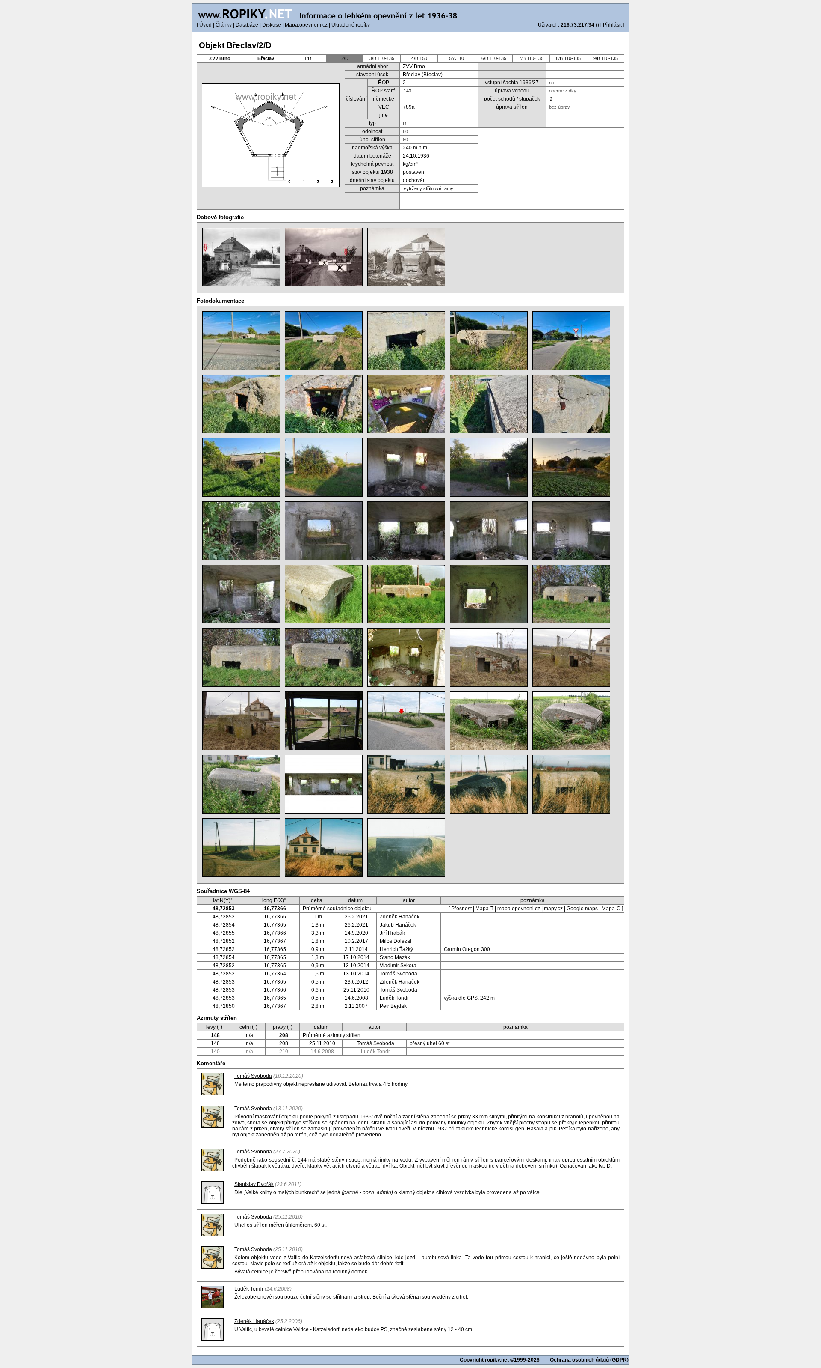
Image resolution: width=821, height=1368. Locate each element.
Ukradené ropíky (350, 25)
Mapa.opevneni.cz (306, 25)
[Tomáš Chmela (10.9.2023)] (241, 340)
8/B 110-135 (568, 58)
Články (224, 25)
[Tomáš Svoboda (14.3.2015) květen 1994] (324, 594)
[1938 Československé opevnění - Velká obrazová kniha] (241, 257)
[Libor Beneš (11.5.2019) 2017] (241, 530)
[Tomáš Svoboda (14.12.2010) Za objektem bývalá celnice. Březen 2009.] (241, 720)
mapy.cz (553, 909)
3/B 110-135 (381, 58)
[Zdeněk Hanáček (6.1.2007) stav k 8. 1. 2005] (406, 784)
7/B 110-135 (531, 58)
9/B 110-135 (605, 58)
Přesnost (461, 909)
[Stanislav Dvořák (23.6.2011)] (406, 657)
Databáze (247, 25)
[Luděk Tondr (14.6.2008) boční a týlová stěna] (489, 720)
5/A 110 (456, 58)
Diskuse (271, 25)
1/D (307, 58)
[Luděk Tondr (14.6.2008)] (406, 720)
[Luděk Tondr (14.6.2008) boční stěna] (571, 720)
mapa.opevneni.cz (518, 909)
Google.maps (582, 909)
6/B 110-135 (493, 58)
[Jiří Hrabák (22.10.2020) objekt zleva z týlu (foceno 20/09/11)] (489, 467)
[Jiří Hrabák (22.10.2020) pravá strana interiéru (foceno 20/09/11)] (406, 467)
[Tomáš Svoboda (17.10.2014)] (571, 594)
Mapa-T (484, 909)
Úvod (205, 25)
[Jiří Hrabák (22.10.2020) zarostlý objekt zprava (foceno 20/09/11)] (324, 467)
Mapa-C (611, 909)
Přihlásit (612, 25)
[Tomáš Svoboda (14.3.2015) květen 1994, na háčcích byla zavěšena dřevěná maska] (406, 594)
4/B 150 (419, 58)
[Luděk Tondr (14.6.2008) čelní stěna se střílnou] (241, 784)
